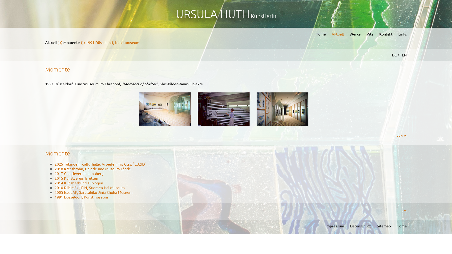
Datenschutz (360, 225)
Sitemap (384, 225)
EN (404, 54)
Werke (355, 34)
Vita (370, 34)
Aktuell (338, 34)
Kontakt (385, 34)
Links (402, 34)
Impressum (335, 225)
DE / (396, 54)
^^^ (402, 136)
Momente (71, 42)
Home (321, 34)
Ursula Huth (213, 13)
